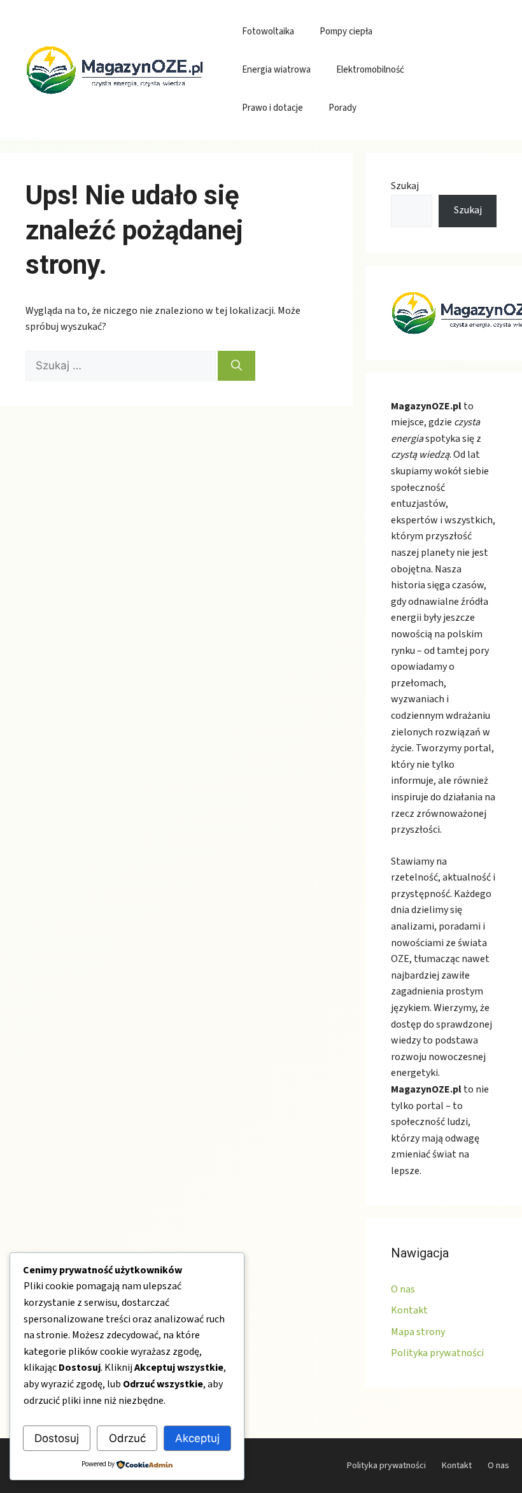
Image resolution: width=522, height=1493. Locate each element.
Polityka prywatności (437, 1353)
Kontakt (409, 1310)
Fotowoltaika (268, 31)
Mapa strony (418, 1332)
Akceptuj (197, 1438)
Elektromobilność (370, 69)
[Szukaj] (236, 366)
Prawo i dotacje (272, 108)
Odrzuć (127, 1438)
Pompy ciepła (346, 31)
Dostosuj (56, 1438)
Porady (342, 108)
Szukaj (405, 186)
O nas (403, 1289)
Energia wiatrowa (276, 69)
